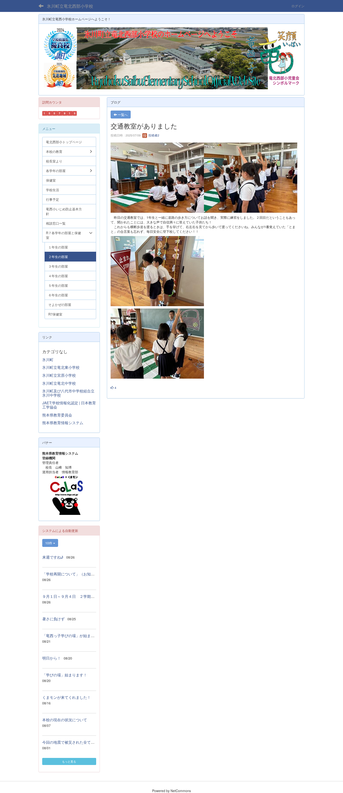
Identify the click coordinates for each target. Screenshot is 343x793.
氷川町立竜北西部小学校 (70, 6)
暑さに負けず (53, 618)
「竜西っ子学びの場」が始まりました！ (75, 635)
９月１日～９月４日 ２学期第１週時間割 (77, 596)
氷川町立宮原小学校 (59, 375)
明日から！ (51, 658)
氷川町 (47, 359)
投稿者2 (153, 135)
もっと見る (69, 761)
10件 (49, 543)
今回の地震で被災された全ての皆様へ (74, 742)
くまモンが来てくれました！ (66, 697)
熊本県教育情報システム (62, 422)
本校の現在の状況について (64, 719)
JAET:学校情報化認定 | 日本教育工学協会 (69, 405)
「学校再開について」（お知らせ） (72, 574)
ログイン (297, 6)
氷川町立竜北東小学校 (61, 367)
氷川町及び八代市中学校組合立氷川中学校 (68, 393)
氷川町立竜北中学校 (59, 383)
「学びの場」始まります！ (64, 675)
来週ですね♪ (52, 557)
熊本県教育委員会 (57, 415)
